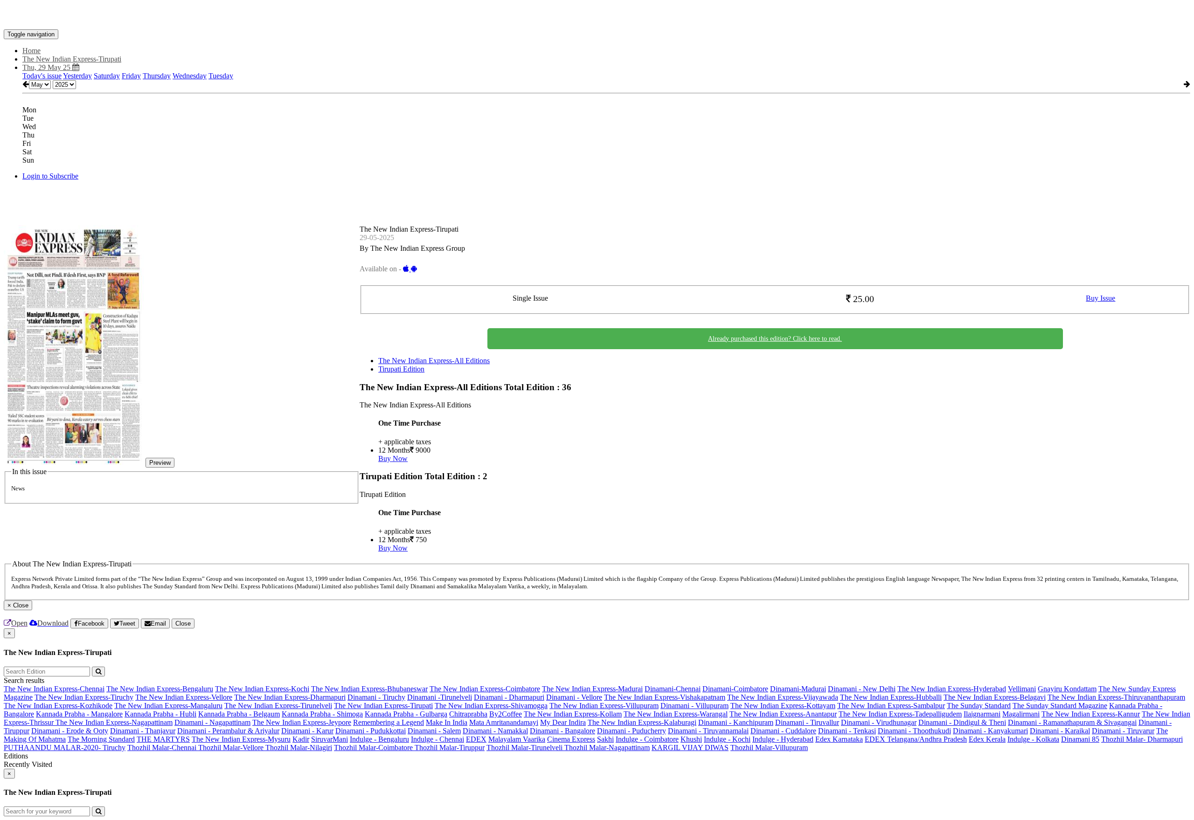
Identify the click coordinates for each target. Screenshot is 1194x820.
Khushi (691, 739)
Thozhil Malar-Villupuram (769, 747)
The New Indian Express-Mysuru (241, 739)
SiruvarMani (329, 739)
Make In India (446, 722)
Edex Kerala (987, 739)
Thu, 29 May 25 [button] (47, 67)
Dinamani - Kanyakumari (990, 731)
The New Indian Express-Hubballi (891, 697)
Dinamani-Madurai (798, 689)
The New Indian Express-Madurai (592, 689)
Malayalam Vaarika (516, 739)
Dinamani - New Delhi (862, 689)
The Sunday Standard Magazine (1060, 706)
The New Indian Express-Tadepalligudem (900, 714)
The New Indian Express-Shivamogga (491, 706)
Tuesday (220, 76)
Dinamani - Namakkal (495, 731)
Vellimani (1022, 689)
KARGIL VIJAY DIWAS (690, 747)
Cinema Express (571, 739)
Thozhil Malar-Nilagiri (298, 747)
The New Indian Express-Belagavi (995, 697)
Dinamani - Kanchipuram (735, 722)
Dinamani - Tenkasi (847, 731)
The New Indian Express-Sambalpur (891, 706)
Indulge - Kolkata (1033, 739)
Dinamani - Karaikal (1060, 731)
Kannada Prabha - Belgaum (239, 714)
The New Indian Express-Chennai (54, 689)
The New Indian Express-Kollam (573, 714)
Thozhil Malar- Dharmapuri (1142, 739)
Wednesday (190, 76)
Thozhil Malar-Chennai (162, 747)
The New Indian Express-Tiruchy (84, 697)
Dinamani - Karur (307, 731)
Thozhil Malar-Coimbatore (374, 747)
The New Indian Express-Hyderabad (951, 689)
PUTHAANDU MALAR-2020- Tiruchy (64, 747)
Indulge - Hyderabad (782, 739)
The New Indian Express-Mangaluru (168, 706)
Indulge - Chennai (437, 739)
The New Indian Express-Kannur (1090, 714)
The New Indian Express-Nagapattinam (114, 722)
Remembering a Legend (388, 722)
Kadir (300, 739)
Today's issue (42, 76)
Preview (160, 462)
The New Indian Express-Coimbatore (485, 689)
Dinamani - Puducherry (631, 731)
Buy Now (393, 458)
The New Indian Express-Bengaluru (159, 689)
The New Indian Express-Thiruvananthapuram (1116, 697)
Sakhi (605, 739)
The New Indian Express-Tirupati (383, 706)
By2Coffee (505, 714)
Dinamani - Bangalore (562, 731)
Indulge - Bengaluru (379, 739)
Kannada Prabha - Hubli (160, 714)
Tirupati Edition (401, 369)
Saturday (107, 76)
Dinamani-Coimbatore (735, 689)
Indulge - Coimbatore (647, 739)
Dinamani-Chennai (673, 689)
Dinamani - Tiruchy (376, 697)
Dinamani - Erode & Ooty (69, 731)
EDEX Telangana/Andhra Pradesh (916, 739)
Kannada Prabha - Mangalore (79, 714)
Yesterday (77, 76)
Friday (131, 76)
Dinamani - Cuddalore (783, 731)
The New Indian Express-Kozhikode (58, 706)
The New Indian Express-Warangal (676, 714)
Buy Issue (1100, 298)
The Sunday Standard (979, 706)
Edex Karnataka (839, 739)
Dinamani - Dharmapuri (509, 697)
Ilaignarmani (982, 714)
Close (183, 623)
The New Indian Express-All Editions (434, 361)
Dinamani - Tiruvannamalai (708, 731)
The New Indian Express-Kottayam (782, 706)
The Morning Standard (101, 739)
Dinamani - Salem (434, 731)
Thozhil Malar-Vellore (231, 747)
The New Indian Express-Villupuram (604, 706)
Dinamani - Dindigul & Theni (962, 722)
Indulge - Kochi (727, 739)
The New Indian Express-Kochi (262, 689)
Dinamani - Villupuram (694, 706)
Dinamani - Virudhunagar (878, 722)
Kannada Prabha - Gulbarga (406, 714)
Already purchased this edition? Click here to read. (775, 338)
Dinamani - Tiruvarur (1123, 731)
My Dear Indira (563, 722)
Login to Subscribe (50, 176)
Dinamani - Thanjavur (142, 731)
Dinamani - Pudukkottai (370, 731)
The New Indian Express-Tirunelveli (278, 706)
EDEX (476, 739)
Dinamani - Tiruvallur (807, 722)
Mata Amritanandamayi (503, 722)
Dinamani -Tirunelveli (439, 697)
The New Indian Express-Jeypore (301, 722)
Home (31, 51)
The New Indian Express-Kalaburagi (642, 722)
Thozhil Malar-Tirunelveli (525, 747)
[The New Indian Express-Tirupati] (597, 15)
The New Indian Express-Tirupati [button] (71, 59)
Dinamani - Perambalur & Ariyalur (228, 731)
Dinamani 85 (1080, 739)
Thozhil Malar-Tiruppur (450, 747)
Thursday (157, 76)
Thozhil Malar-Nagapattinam (607, 747)
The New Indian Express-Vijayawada (782, 697)
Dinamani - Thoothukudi (914, 731)
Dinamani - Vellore (574, 697)
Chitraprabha (468, 714)
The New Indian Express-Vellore (183, 697)
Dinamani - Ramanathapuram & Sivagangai (1072, 722)
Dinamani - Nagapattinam (212, 722)
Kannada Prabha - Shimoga (322, 714)
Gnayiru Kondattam (1067, 689)
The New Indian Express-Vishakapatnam (664, 697)
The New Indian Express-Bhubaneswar (369, 689)
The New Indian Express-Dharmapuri (290, 697)
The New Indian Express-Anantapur (783, 714)
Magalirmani (1021, 714)
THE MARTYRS (163, 739)
